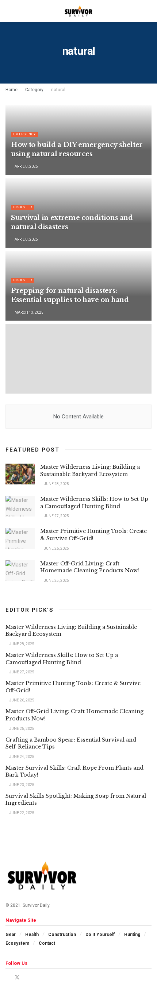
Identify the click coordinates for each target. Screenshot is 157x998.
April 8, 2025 (26, 167)
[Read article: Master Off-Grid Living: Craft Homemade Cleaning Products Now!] (20, 570)
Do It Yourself (100, 934)
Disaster (22, 207)
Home (11, 89)
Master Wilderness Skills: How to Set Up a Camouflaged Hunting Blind (94, 503)
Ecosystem (17, 943)
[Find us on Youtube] (27, 977)
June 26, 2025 (56, 548)
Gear (10, 934)
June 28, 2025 (56, 484)
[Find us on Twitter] (17, 977)
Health (32, 934)
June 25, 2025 (56, 581)
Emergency (24, 134)
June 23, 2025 (21, 785)
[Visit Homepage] (78, 11)
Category (34, 89)
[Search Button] (148, 11)
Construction (62, 934)
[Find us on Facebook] (7, 977)
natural (58, 89)
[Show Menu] (8, 11)
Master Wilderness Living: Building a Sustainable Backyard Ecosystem (90, 470)
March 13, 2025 (28, 312)
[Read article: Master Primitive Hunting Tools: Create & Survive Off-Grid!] (20, 538)
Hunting (132, 934)
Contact (47, 943)
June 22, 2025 (21, 813)
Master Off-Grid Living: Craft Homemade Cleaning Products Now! (89, 567)
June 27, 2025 (56, 516)
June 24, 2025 (21, 757)
